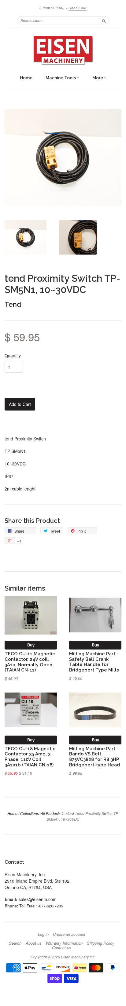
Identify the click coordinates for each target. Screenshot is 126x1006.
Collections (29, 813)
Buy (31, 645)
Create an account (69, 934)
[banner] (63, 50)
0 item (52, 7)
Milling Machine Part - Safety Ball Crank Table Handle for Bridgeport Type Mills (94, 661)
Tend (13, 304)
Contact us (61, 948)
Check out (78, 7)
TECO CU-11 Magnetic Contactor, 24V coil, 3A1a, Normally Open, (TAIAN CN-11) (30, 661)
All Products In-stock (57, 813)
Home (26, 77)
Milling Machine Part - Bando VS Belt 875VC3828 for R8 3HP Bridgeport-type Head (94, 756)
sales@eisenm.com (38, 899)
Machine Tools (61, 77)
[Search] (104, 20)
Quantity (13, 355)
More (98, 77)
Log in (43, 934)
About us (34, 943)
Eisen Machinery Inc (77, 956)
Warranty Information (64, 943)
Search (15, 943)
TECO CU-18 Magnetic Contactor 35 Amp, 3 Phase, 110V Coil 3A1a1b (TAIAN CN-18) (30, 756)
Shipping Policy (100, 943)
